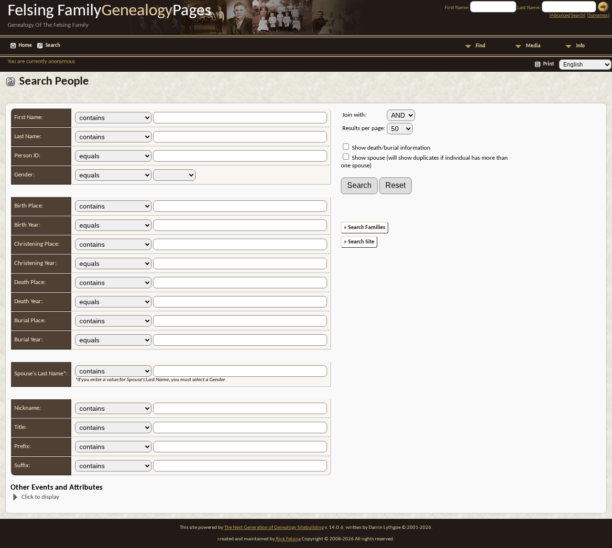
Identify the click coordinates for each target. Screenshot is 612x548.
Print (548, 64)
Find (480, 46)
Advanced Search (567, 15)
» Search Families (364, 227)
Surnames (598, 15)
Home (25, 45)
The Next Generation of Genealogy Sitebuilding (274, 527)
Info (580, 46)
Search (52, 45)
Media (533, 46)
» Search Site (359, 242)
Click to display (40, 497)
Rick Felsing (288, 539)
